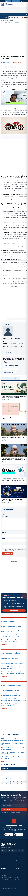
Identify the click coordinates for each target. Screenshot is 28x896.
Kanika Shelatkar (7, 62)
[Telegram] (22, 850)
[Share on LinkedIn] (9, 67)
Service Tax (18, 14)
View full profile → (8, 352)
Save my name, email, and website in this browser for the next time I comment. (15, 550)
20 (14, 781)
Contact (16, 877)
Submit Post (17, 1)
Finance (6, 20)
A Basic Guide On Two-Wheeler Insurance (13, 57)
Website (4, 544)
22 (21, 781)
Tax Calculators (4, 879)
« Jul (2, 788)
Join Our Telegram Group (11, 369)
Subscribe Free (6, 809)
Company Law (18, 856)
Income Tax (6, 14)
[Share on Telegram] (15, 67)
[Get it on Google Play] (9, 834)
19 (10, 781)
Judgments (3, 875)
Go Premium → (14, 610)
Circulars (3, 873)
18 (6, 781)
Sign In (23, 1)
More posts (4, 644)
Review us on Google (10, 372)
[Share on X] (6, 67)
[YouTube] (9, 850)
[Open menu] (25, 5)
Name (4, 532)
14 (17, 778)
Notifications (4, 871)
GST (2, 859)
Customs (3, 861)
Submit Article (18, 873)
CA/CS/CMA (17, 865)
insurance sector (22, 318)
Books (8, 1)
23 (25, 781)
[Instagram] (15, 850)
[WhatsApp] (19, 850)
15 (21, 778)
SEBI (16, 859)
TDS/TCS (3, 863)
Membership (18, 879)
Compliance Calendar (6, 877)
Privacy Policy (4, 888)
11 (6, 778)
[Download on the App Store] (19, 834)
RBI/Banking (17, 861)
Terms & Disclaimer (12, 888)
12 (10, 778)
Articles (11, 20)
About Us (17, 871)
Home (2, 14)
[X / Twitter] (5, 850)
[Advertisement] (14, 38)
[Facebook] (2, 850)
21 (17, 781)
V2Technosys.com (5, 886)
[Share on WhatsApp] (12, 67)
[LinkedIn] (12, 850)
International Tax (4, 865)
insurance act (12, 318)
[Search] (26, 14)
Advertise (17, 875)
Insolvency (17, 863)
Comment (5, 516)
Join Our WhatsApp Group (11, 365)
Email (4, 538)
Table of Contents (14, 137)
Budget (12, 14)
